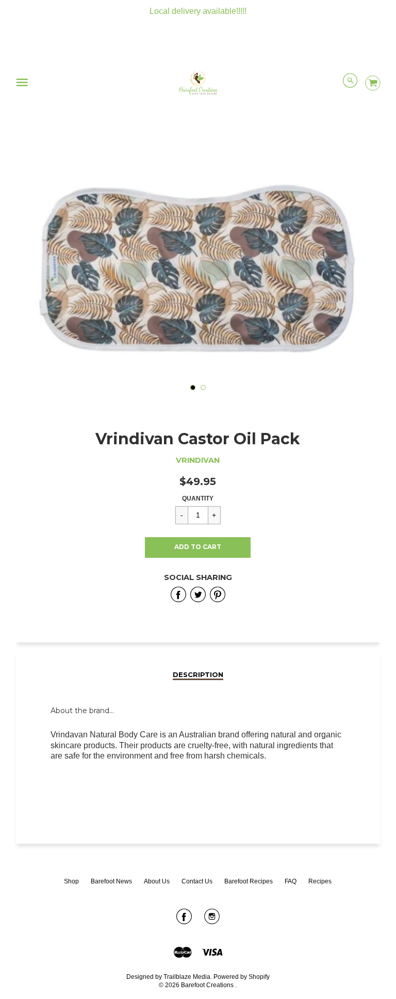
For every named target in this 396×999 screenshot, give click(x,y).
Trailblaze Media (186, 976)
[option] (198, 268)
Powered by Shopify (241, 976)
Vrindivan (198, 460)
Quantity (197, 498)
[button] (198, 547)
